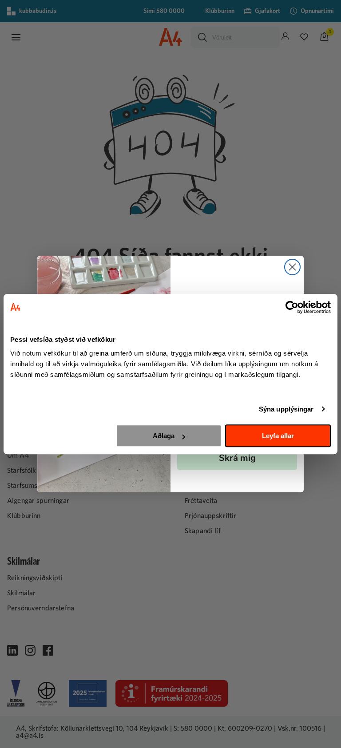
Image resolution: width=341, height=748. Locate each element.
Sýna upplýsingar (286, 409)
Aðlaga (163, 435)
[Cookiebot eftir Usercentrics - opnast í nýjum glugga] (292, 307)
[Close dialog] (292, 267)
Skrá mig (237, 458)
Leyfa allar (278, 435)
